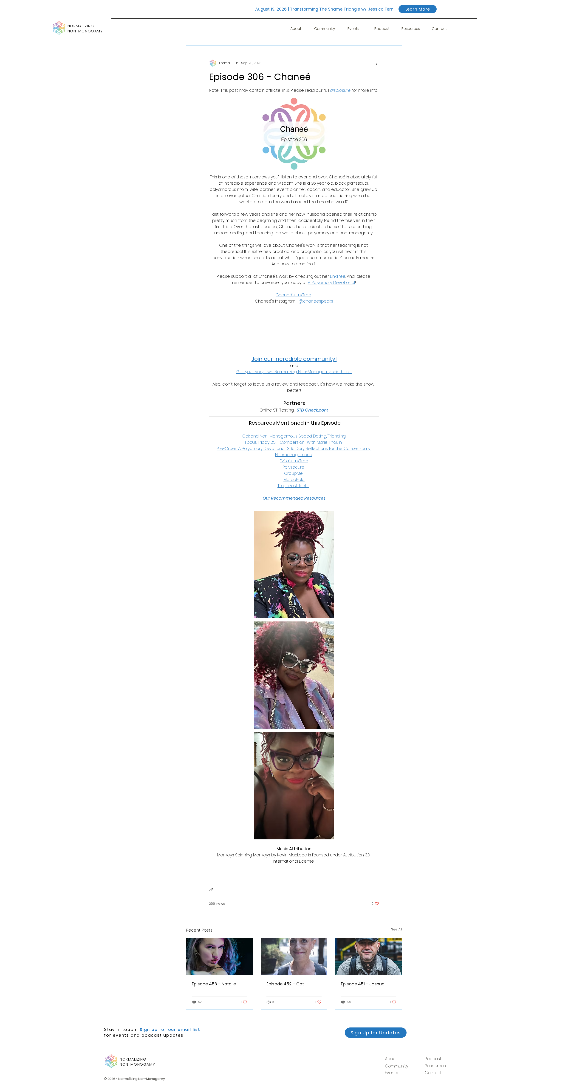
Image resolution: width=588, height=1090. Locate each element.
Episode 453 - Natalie (214, 984)
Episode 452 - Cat (285, 984)
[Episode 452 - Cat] (294, 956)
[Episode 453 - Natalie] (219, 956)
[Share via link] (211, 889)
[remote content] (294, 331)
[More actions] (376, 63)
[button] (353, 28)
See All (396, 929)
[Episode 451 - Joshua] (368, 956)
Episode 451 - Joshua (362, 984)
